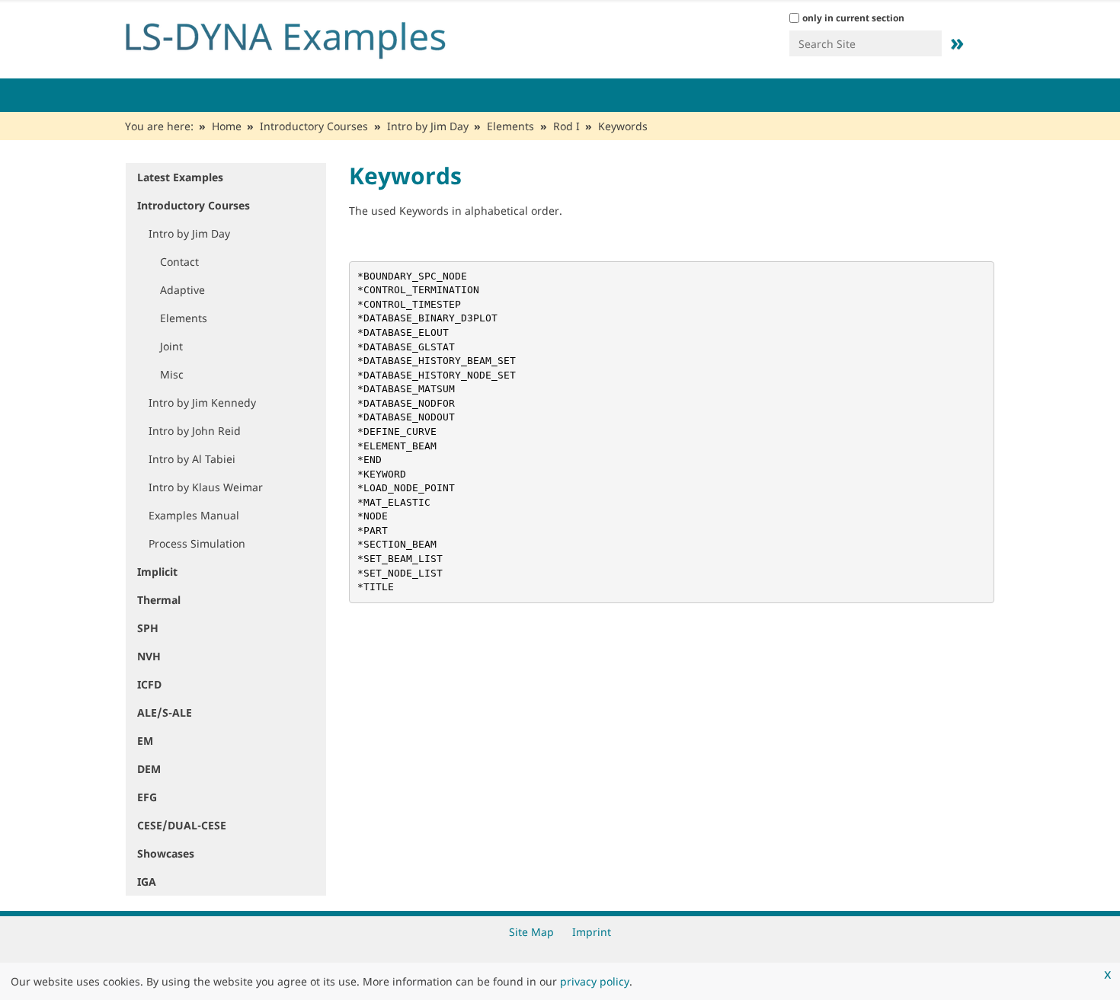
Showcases (165, 853)
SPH (147, 628)
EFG (147, 797)
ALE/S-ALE (164, 712)
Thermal (159, 600)
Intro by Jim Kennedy (202, 402)
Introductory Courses (314, 126)
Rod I (566, 126)
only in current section (853, 17)
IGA (146, 881)
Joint (171, 346)
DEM (149, 769)
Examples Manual (194, 515)
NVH (149, 656)
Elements (510, 126)
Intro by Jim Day (428, 126)
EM (145, 740)
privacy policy (594, 981)
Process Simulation (197, 543)
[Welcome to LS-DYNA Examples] (308, 36)
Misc (172, 374)
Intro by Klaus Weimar (206, 487)
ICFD (149, 684)
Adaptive (182, 290)
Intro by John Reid (195, 430)
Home (227, 126)
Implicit (157, 571)
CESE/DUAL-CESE (181, 825)
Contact (179, 261)
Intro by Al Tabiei (192, 459)
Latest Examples (180, 177)
